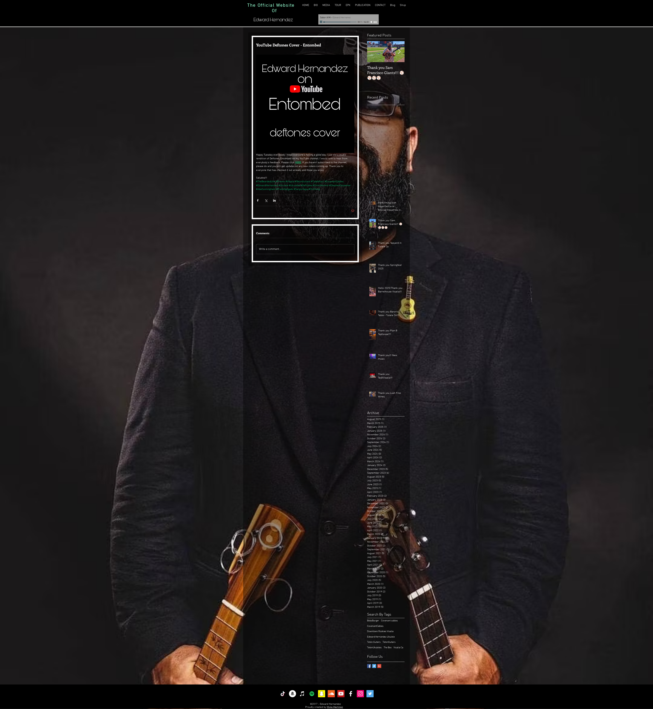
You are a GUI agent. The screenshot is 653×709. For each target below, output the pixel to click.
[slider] (375, 22)
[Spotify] (311, 693)
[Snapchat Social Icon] (321, 693)
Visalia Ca (398, 647)
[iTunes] (302, 693)
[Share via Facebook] (257, 200)
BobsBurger (373, 620)
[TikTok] (282, 693)
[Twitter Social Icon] (370, 693)
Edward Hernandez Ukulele (381, 636)
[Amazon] (292, 693)
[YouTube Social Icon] (341, 693)
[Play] (321, 22)
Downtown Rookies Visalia (380, 631)
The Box (387, 647)
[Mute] (371, 22)
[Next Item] (399, 51)
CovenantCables (375, 626)
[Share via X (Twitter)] (266, 200)
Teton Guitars (374, 642)
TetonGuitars (389, 642)
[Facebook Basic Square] (369, 666)
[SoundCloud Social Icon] (331, 693)
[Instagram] (360, 693)
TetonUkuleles (374, 647)
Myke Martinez (335, 707)
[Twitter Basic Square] (374, 666)
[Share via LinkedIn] (274, 200)
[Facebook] (350, 693)
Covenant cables (389, 620)
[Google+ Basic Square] (379, 666)
